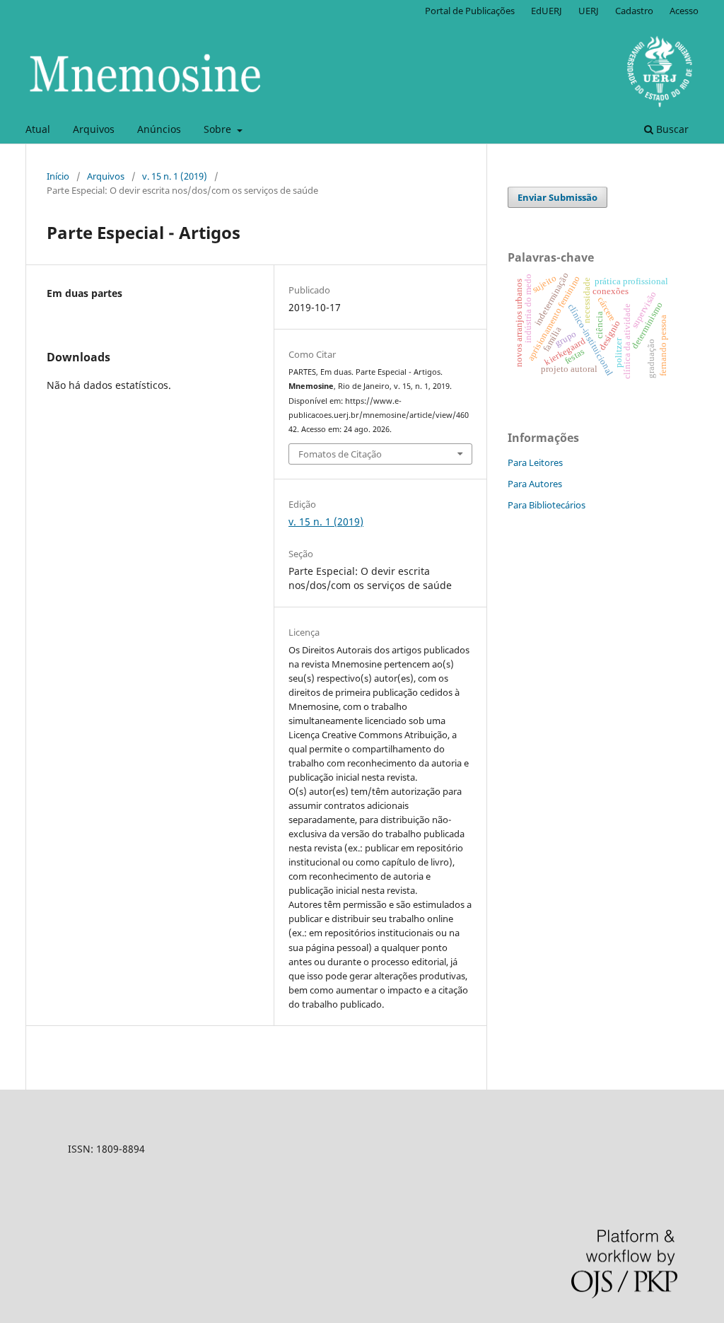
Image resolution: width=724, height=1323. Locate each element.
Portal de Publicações (470, 10)
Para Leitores (535, 462)
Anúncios (159, 129)
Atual (37, 129)
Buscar (671, 129)
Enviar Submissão (557, 197)
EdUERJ (546, 10)
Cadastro (634, 10)
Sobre (219, 129)
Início (58, 176)
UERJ (588, 10)
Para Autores (535, 483)
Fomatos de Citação (340, 454)
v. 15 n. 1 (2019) (174, 176)
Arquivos (94, 129)
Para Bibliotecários (546, 505)
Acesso (684, 10)
